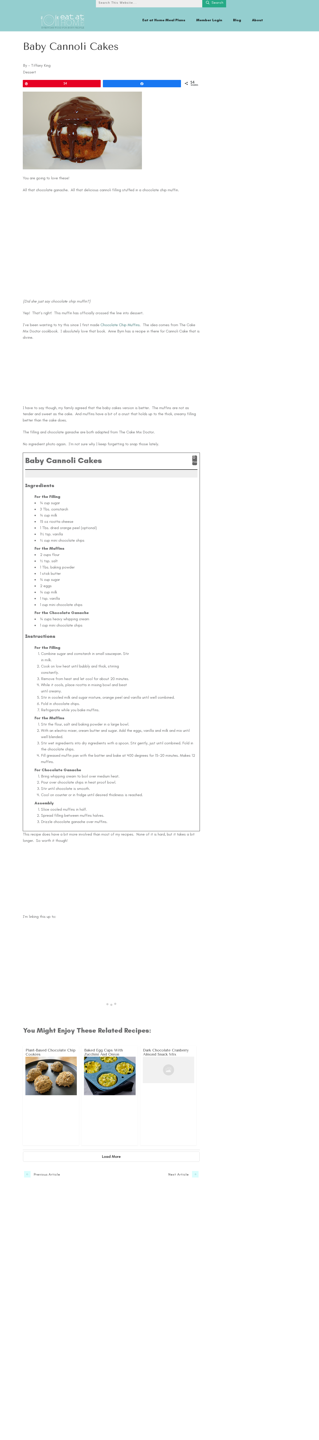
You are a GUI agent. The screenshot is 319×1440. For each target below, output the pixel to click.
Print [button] (194, 462)
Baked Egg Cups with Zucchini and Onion (110, 1095)
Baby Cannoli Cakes (71, 46)
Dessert (29, 72)
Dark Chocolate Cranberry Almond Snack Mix (168, 1095)
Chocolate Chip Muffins (120, 324)
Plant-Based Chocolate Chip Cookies (51, 1095)
